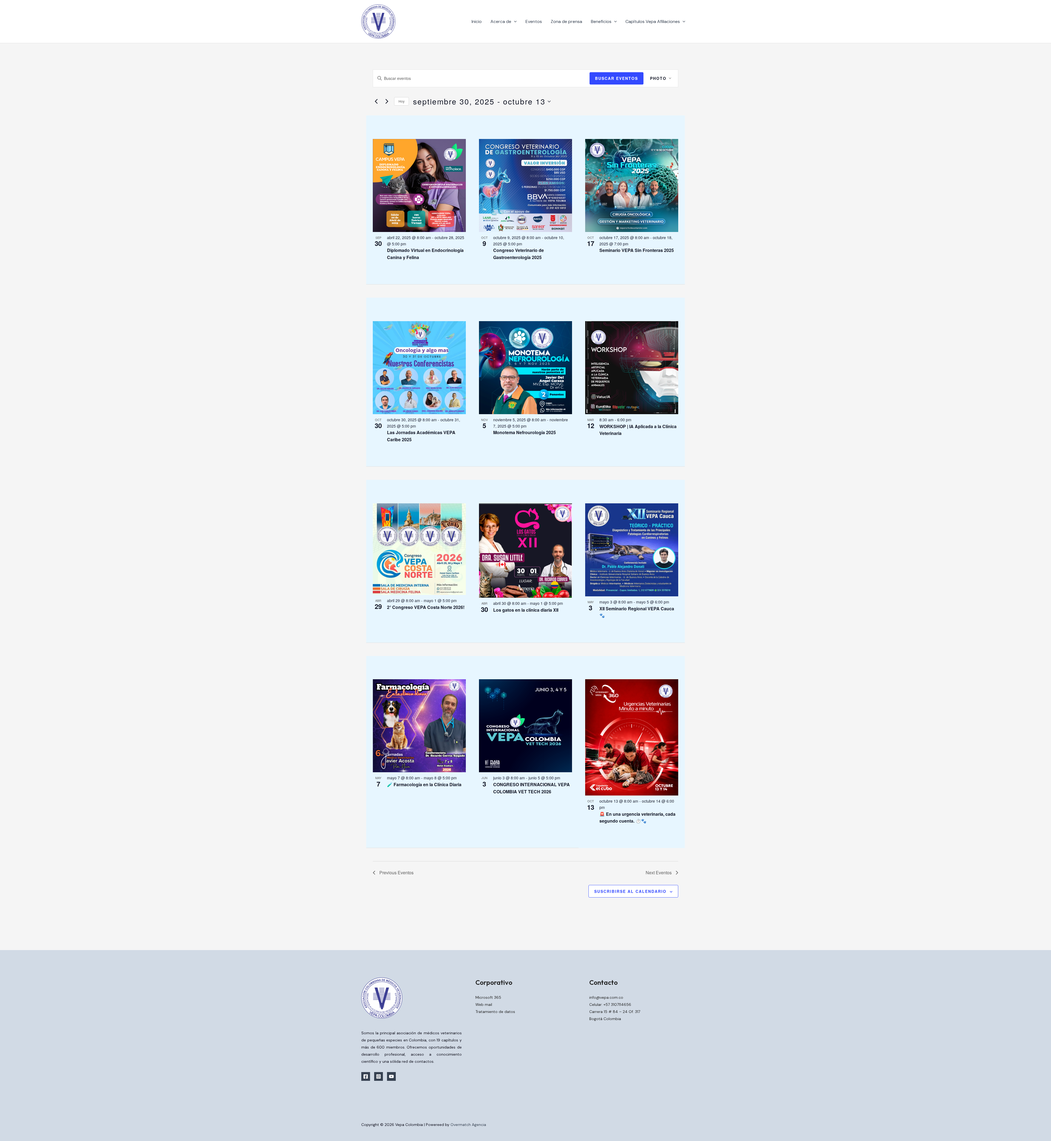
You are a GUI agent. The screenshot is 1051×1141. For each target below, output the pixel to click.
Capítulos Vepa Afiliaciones (652, 21)
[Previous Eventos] (376, 101)
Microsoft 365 (488, 997)
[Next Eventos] (386, 101)
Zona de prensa (566, 21)
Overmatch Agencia (468, 1124)
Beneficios (601, 21)
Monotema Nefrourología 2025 (524, 432)
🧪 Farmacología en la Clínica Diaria (424, 784)
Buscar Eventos (616, 78)
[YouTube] (391, 1076)
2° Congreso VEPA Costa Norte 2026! (425, 607)
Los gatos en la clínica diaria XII (525, 610)
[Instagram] (378, 1076)
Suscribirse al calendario (630, 891)
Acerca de (500, 21)
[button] (514, 21)
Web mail (483, 1004)
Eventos (534, 21)
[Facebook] (365, 1076)
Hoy (402, 101)
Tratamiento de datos (495, 1011)
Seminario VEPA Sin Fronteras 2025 (636, 250)
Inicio (477, 21)
